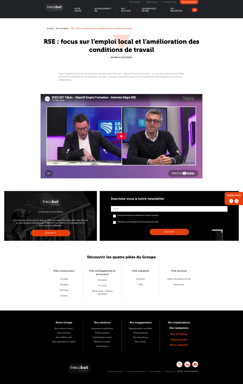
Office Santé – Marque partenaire (102, 292)
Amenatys (102, 280)
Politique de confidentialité (136, 371)
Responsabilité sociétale (140, 328)
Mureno (64, 295)
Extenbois (63, 290)
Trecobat (64, 279)
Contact (50, 233)
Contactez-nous (170, 2)
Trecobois (63, 284)
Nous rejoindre (179, 345)
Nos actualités (134, 2)
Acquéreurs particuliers (102, 328)
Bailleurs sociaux (102, 341)
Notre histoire (63, 333)
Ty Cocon (102, 285)
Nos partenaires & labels (64, 341)
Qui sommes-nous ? (64, 328)
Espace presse (151, 2)
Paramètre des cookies (115, 371)
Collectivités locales (102, 337)
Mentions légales (155, 371)
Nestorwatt (179, 284)
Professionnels (102, 333)
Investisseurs (102, 346)
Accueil (50, 28)
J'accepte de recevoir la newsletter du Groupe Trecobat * (138, 215)
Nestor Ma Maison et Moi (179, 279)
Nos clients (140, 341)
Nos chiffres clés (64, 337)
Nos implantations (179, 322)
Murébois (140, 279)
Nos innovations (140, 337)
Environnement (141, 333)
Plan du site (169, 371)
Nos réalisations (179, 328)
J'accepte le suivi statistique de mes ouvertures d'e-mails (137, 222)
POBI (140, 284)
